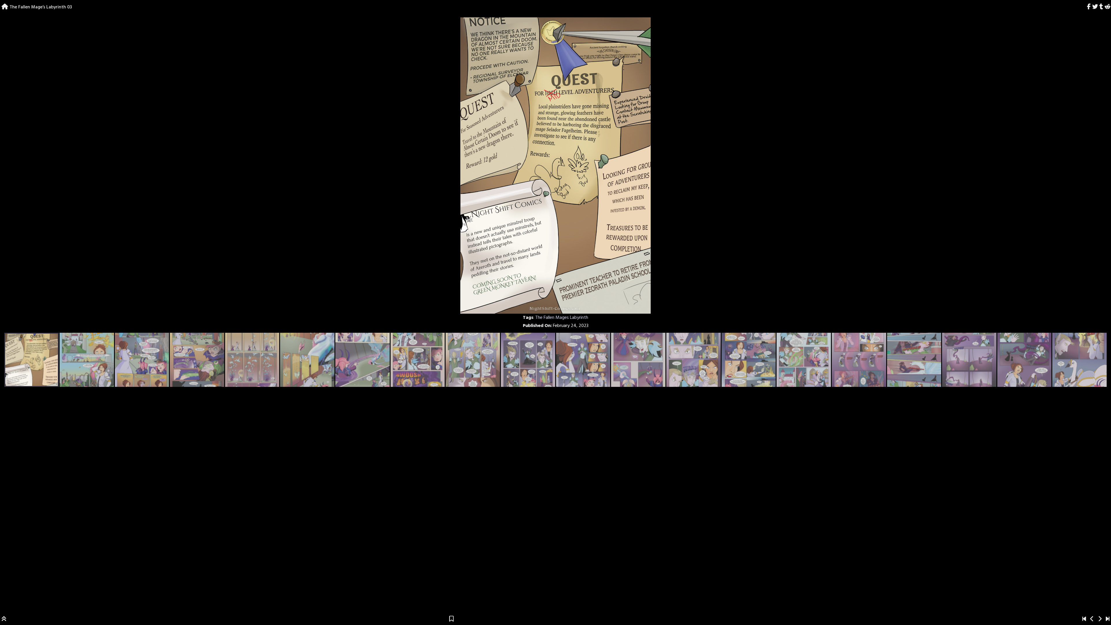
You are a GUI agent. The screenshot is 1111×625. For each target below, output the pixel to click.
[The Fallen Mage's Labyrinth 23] (1107, 619)
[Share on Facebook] (1089, 7)
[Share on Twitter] (1095, 7)
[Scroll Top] (4, 619)
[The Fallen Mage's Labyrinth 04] (1100, 619)
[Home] (5, 7)
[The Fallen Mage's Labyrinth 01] (1084, 619)
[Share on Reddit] (1107, 7)
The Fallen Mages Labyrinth (561, 317)
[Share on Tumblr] (1101, 7)
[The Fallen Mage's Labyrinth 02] (1092, 619)
